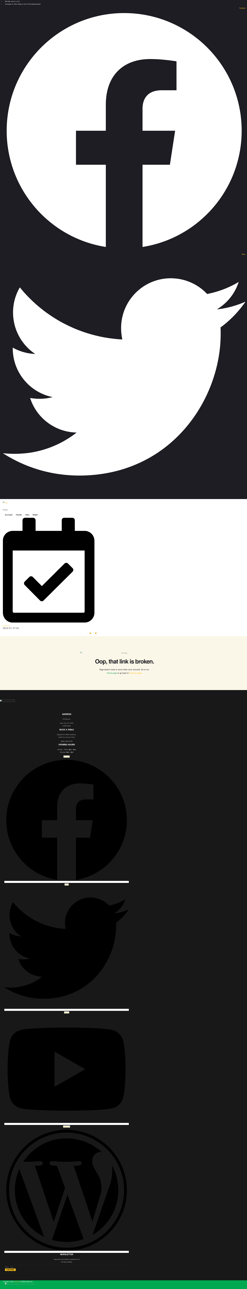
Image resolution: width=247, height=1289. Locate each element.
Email (7, 1267)
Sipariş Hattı (6, 626)
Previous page (135, 673)
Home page (112, 673)
